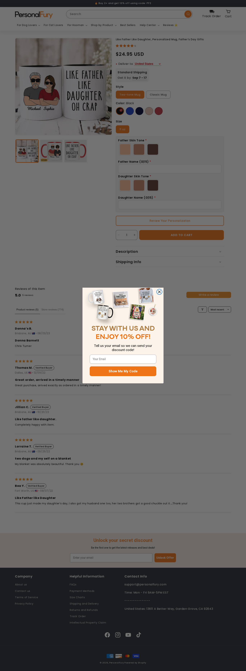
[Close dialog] (159, 292)
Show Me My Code (123, 371)
